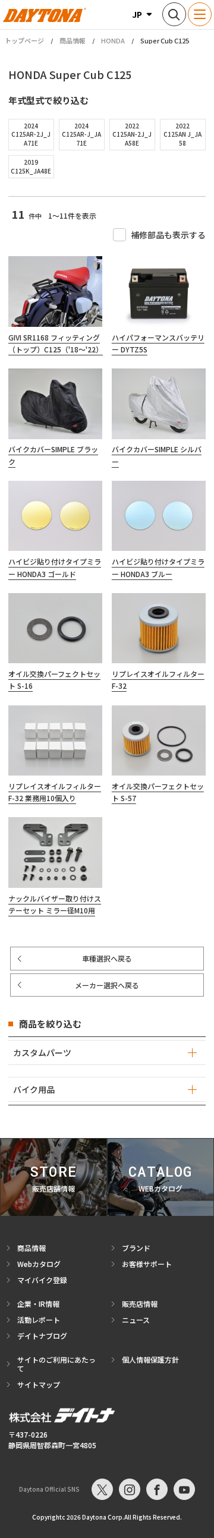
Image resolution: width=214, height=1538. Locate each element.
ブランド (136, 1248)
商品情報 (72, 40)
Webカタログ (39, 1264)
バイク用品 (34, 1089)
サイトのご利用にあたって (56, 1363)
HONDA (113, 40)
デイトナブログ (42, 1336)
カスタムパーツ (42, 1052)
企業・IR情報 (38, 1304)
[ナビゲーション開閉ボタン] (200, 14)
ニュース (136, 1320)
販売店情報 (140, 1304)
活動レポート (38, 1320)
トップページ (24, 40)
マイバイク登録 (42, 1280)
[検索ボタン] (174, 14)
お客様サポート (147, 1264)
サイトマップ (38, 1384)
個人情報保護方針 (150, 1359)
